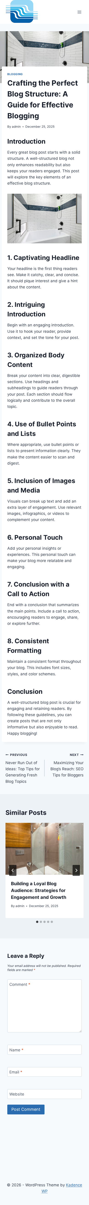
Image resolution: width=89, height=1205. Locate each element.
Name (16, 1049)
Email (15, 1072)
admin (16, 126)
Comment (19, 984)
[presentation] (44, 849)
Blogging (15, 74)
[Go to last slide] (12, 870)
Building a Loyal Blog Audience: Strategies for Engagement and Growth (38, 890)
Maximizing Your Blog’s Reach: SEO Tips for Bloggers (67, 765)
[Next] (76, 870)
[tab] (37, 922)
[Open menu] (79, 11)
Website (16, 1094)
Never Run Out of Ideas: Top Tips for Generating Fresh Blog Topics (22, 768)
